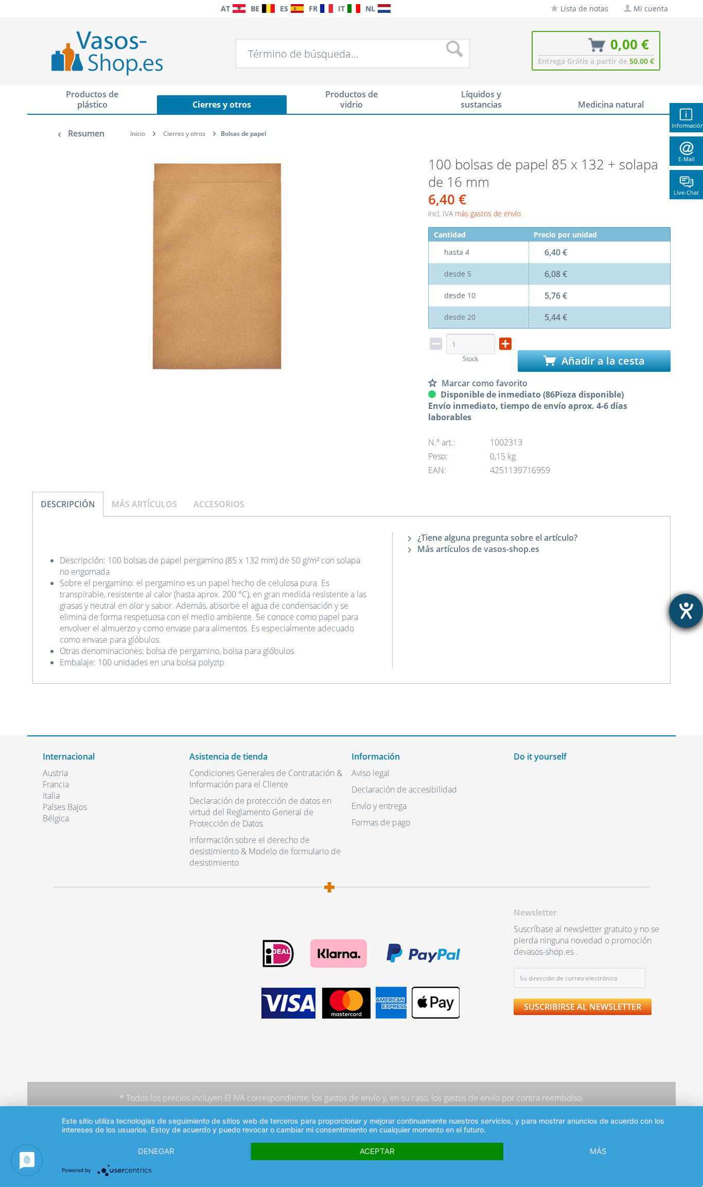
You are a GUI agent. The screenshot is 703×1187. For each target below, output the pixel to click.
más (598, 1151)
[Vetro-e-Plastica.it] (353, 8)
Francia (56, 784)
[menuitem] (47, 8)
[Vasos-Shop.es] (297, 8)
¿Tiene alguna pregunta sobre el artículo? (496, 537)
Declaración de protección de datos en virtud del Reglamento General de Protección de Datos (260, 812)
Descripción (68, 504)
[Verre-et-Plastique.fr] (326, 8)
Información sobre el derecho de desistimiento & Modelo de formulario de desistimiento (265, 851)
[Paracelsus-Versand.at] (239, 8)
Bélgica (56, 818)
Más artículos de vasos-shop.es (477, 549)
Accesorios (219, 504)
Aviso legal (370, 773)
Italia (51, 795)
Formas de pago (380, 822)
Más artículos (144, 504)
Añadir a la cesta (602, 361)
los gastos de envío (346, 1098)
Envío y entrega (379, 806)
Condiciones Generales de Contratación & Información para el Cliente (265, 778)
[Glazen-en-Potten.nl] (384, 8)
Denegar (156, 1151)
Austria (55, 773)
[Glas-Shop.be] (268, 8)
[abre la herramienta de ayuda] (686, 611)
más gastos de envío (488, 213)
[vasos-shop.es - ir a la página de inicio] (115, 53)
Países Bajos (65, 807)
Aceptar (377, 1151)
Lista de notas (583, 8)
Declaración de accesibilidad (404, 789)
